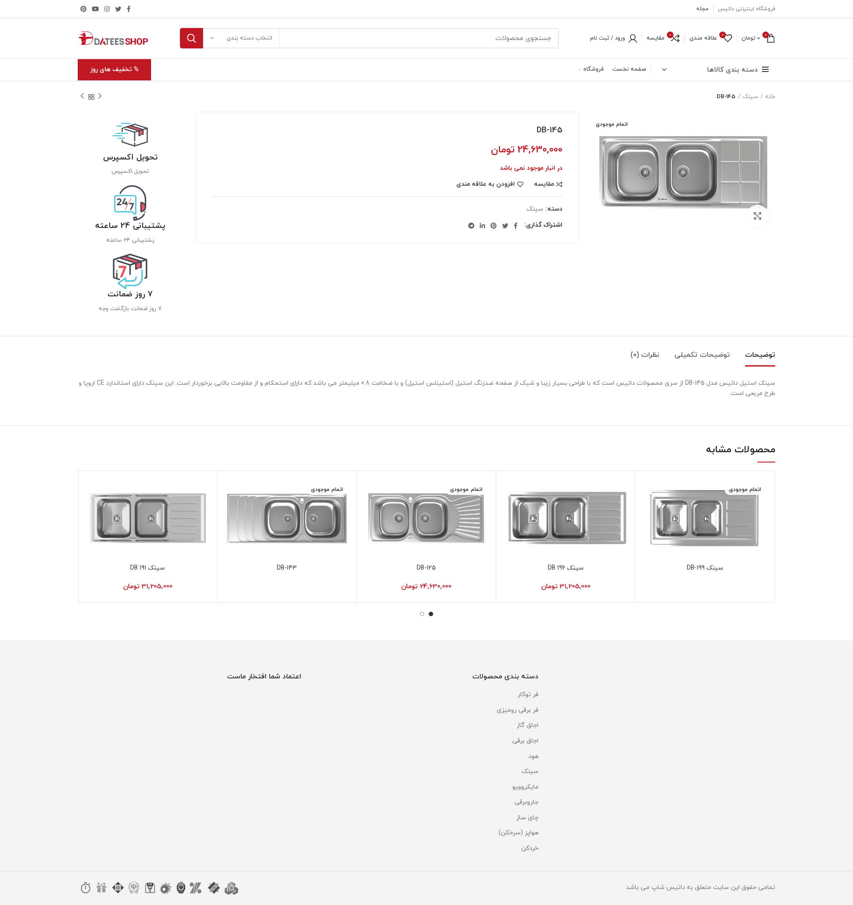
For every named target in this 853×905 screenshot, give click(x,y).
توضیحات (760, 355)
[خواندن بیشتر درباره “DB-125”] (370, 512)
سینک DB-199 (705, 568)
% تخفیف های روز (114, 69)
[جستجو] (191, 38)
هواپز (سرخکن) (518, 833)
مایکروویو (525, 787)
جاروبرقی (526, 802)
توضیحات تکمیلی (702, 355)
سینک (750, 97)
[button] (509, 512)
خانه (770, 97)
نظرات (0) (644, 355)
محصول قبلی (100, 96)
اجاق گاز (527, 725)
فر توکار (528, 694)
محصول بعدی (82, 96)
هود (533, 756)
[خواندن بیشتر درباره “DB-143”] (231, 512)
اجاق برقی (525, 741)
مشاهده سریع (649, 532)
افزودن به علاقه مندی (485, 184)
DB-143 (287, 568)
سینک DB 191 (147, 568)
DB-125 (426, 568)
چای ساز (527, 817)
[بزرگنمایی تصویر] (757, 216)
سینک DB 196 (566, 568)
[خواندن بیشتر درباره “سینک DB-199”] (649, 512)
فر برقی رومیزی (517, 710)
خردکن (529, 848)
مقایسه (544, 184)
